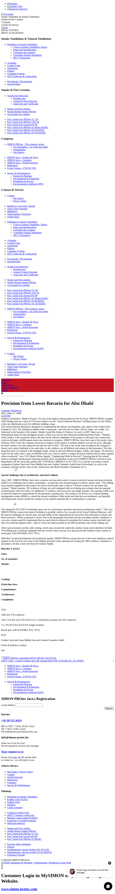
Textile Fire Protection (17, 95)
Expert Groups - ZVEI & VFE (21, 168)
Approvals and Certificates (25, 104)
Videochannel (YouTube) (19, 214)
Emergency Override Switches (21, 820)
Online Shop (13, 217)
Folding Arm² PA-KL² (17, 799)
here (15, 757)
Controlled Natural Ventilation (27, 55)
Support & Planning (22, 176)
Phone (4, 382)
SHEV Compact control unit (20, 815)
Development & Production (26, 178)
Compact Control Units (18, 812)
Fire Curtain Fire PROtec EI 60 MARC (26, 130)
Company (5, 410)
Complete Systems (16, 73)
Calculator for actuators (24, 52)
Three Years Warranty (17, 208)
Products (11, 805)
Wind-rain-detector (16, 823)
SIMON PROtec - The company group (25, 144)
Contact (11, 195)
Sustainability (19, 149)
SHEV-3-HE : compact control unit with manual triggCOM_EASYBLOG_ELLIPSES (42, 660)
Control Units (13, 65)
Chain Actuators (14, 807)
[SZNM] (5, 416)
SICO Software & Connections (22, 76)
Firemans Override (16, 855)
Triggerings (12, 68)
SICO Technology (22, 58)
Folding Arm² (13, 802)
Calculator (6, 380)
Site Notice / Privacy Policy (20, 772)
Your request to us (12, 751)
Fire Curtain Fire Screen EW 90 (22, 124)
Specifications (13, 84)
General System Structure (25, 101)
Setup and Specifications (24, 50)
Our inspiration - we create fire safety (30, 147)
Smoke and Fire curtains (18, 109)
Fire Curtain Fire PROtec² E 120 (22, 119)
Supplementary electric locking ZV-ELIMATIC (29, 852)
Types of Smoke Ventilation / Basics (30, 47)
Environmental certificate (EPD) (28, 184)
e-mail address (8, 705)
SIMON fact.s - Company (19, 160)
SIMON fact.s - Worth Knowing (22, 163)
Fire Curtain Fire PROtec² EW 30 (23, 122)
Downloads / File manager (19, 81)
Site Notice (18, 198)
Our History (19, 152)
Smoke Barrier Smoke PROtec (21, 111)
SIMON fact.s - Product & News (22, 157)
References (12, 165)
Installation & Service (23, 181)
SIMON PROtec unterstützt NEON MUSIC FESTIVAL (30, 658)
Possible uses (19, 98)
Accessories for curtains (18, 114)
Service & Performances (18, 173)
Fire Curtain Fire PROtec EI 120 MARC (26, 133)
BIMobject (12, 211)
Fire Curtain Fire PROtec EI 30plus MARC (28, 127)
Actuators (11, 63)
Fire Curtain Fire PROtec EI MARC (24, 839)
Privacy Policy (20, 201)
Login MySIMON (10, 388)
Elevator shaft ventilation (19, 844)
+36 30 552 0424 (11, 720)
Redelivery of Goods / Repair (21, 206)
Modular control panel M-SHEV (22, 818)
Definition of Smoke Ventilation (22, 44)
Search (4, 390)
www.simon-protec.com (19, 889)
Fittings (10, 71)
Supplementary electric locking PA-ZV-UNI (28, 849)
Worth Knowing (15, 777)
